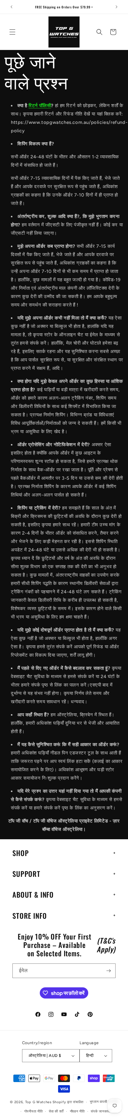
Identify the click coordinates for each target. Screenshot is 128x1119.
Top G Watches (38, 1102)
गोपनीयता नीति (33, 1111)
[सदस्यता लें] (108, 970)
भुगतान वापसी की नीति (104, 1102)
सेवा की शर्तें (56, 1111)
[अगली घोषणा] (116, 7)
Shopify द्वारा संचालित (68, 1102)
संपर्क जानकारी (100, 1111)
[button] (12, 32)
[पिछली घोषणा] (11, 7)
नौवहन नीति (77, 1111)
